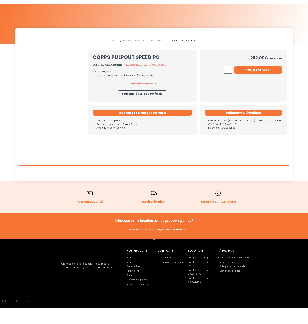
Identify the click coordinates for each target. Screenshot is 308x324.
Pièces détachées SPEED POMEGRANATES (144, 40)
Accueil (116, 40)
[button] (142, 93)
